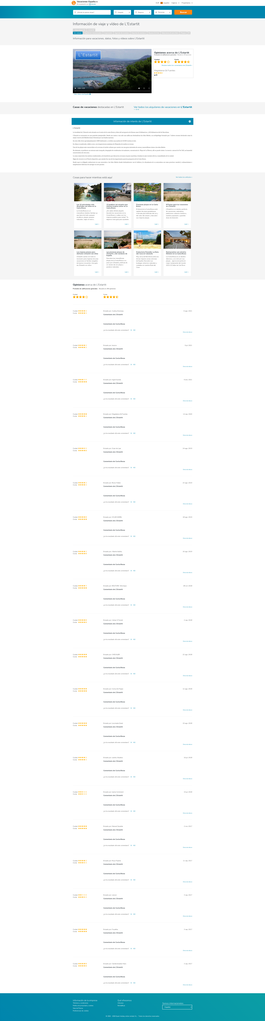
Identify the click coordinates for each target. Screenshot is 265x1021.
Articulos (120, 1003)
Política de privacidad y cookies (83, 1006)
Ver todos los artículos (183, 177)
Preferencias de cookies (81, 1011)
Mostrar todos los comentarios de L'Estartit (176, 65)
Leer (96, 224)
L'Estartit (91, 30)
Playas (183, 33)
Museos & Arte (153, 33)
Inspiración (108, 33)
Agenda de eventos (122, 33)
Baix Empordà (80, 30)
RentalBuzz (121, 1006)
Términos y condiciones (80, 1003)
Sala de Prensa (78, 1008)
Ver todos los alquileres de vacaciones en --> (163, 108)
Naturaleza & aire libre (170, 33)
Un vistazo (78, 33)
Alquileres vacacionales (93, 33)
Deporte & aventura (138, 33)
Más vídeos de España (81, 94)
